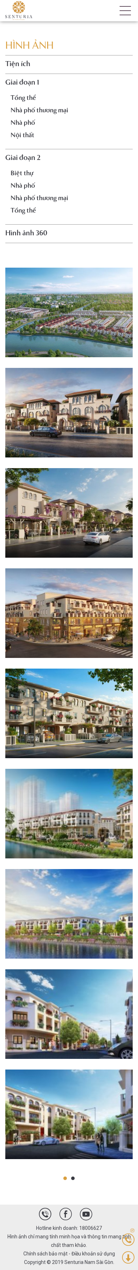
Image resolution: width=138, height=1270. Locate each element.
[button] (65, 1178)
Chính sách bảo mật (45, 1253)
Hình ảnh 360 (26, 233)
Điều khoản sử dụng (93, 1253)
